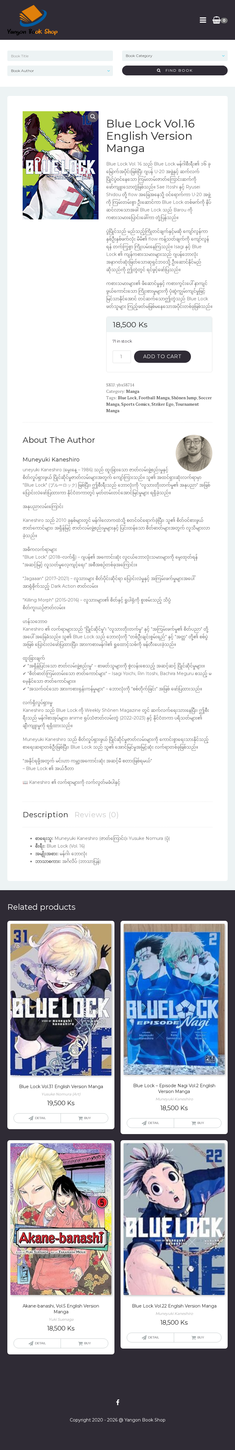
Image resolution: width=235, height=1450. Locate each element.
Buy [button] (87, 1118)
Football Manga (154, 397)
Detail (40, 1118)
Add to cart (162, 356)
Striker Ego (162, 404)
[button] (93, 116)
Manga (132, 391)
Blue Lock (127, 397)
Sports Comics (135, 404)
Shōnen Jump (184, 397)
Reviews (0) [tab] (96, 814)
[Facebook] (117, 1402)
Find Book (177, 70)
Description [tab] (46, 814)
